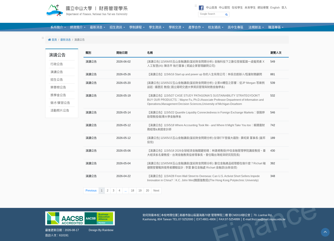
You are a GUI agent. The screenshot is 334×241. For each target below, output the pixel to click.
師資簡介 (76, 27)
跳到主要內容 (8, 2)
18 (132, 190)
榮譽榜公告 (58, 87)
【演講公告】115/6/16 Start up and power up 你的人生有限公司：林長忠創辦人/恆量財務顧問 (204, 74)
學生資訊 (155, 27)
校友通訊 (214, 27)
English (275, 7)
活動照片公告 (59, 110)
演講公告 (56, 72)
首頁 (54, 39)
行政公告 (56, 64)
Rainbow (107, 230)
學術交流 (175, 27)
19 (140, 190)
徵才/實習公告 (60, 103)
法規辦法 (254, 27)
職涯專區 (274, 27)
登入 (284, 7)
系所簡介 (56, 27)
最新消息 (96, 27)
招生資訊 (116, 27)
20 (147, 190)
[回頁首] (325, 232)
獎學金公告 (58, 95)
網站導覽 (263, 7)
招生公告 (56, 79)
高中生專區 (235, 27)
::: (196, 5)
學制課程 (135, 27)
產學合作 (194, 27)
